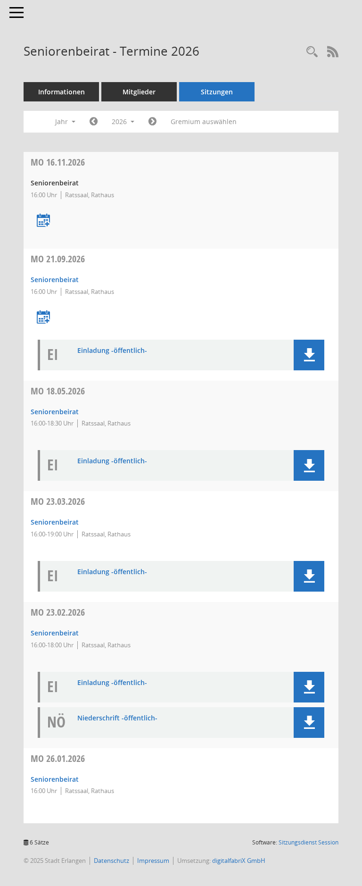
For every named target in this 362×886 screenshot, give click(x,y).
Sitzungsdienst (308, 842)
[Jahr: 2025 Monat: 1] (93, 121)
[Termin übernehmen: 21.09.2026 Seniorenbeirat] (43, 317)
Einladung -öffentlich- (112, 351)
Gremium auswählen (204, 121)
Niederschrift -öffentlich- (117, 718)
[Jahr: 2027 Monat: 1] (152, 121)
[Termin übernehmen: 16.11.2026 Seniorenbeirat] (43, 221)
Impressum (153, 860)
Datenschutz (111, 860)
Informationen (61, 91)
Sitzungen (217, 91)
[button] (309, 355)
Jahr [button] (62, 121)
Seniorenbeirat (55, 279)
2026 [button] (120, 121)
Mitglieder (139, 91)
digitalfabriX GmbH (238, 860)
